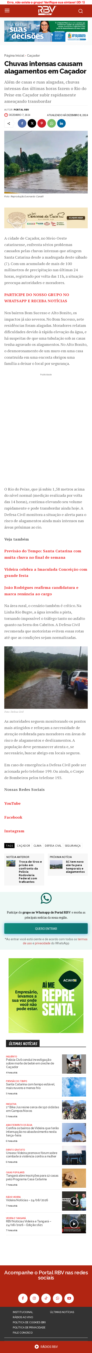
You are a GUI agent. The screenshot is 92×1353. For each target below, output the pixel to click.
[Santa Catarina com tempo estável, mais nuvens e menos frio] (74, 1087)
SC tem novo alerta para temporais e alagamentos (75, 866)
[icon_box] (46, 1348)
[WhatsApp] (51, 123)
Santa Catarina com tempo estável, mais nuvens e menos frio (30, 1086)
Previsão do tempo (16, 1081)
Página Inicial (14, 55)
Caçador (33, 55)
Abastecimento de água (19, 1124)
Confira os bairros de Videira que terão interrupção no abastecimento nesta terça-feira (32, 1131)
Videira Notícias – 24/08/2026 (27, 1200)
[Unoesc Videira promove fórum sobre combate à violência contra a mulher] (74, 1155)
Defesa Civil (53, 845)
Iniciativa (11, 1103)
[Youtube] (69, 1298)
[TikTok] (46, 1298)
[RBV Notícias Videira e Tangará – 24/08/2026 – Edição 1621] (74, 1224)
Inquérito (11, 1056)
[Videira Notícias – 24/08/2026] (74, 1201)
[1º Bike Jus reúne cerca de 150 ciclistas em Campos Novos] (74, 1109)
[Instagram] (34, 1298)
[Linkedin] (61, 123)
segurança (73, 845)
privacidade (42, 943)
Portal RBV (21, 109)
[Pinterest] (41, 123)
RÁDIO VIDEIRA (13, 1196)
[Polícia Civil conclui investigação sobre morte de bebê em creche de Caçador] (74, 1064)
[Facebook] (22, 123)
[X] (32, 123)
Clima (38, 845)
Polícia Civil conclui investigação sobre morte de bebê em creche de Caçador (30, 1063)
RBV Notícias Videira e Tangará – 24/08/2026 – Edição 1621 (28, 1223)
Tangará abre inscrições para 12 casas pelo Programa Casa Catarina (32, 1177)
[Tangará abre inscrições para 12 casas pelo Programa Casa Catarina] (74, 1178)
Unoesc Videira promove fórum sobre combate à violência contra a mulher (31, 1154)
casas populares (15, 1172)
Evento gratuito (15, 1149)
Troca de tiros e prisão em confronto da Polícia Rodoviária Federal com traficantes (30, 871)
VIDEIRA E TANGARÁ (16, 1218)
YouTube (12, 803)
